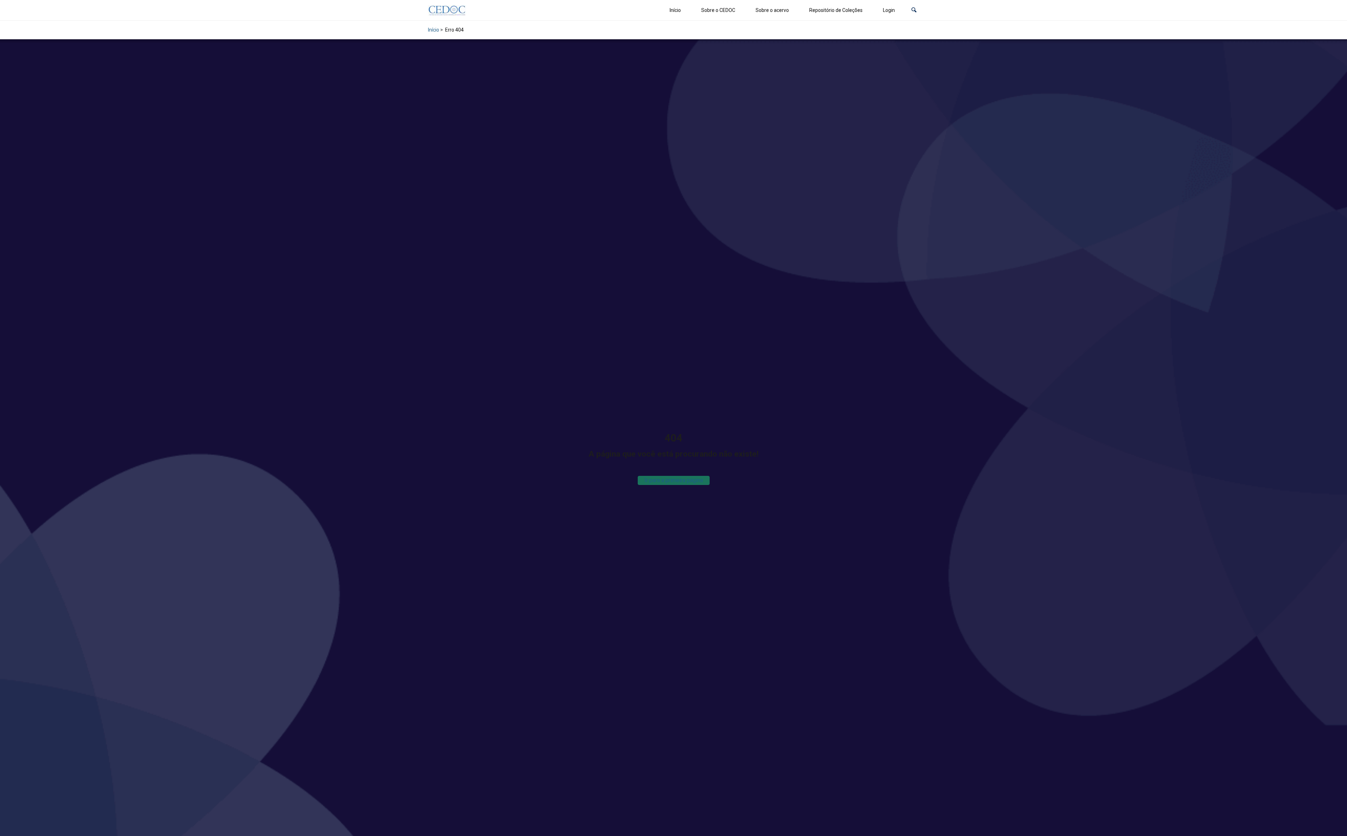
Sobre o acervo (772, 10)
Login (889, 10)
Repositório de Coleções (836, 10)
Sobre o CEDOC (718, 10)
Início (675, 10)
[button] (914, 10)
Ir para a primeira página (673, 480)
